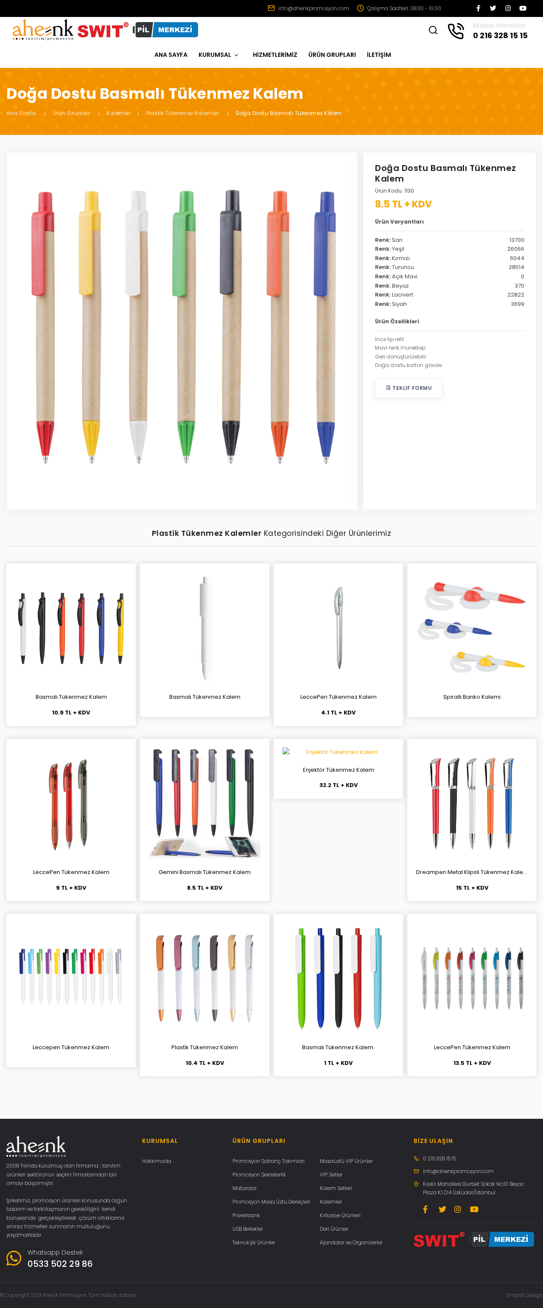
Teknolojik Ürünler (253, 1242)
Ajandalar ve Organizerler (351, 1242)
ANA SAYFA (171, 54)
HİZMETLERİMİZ (275, 54)
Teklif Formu (411, 388)
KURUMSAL (215, 54)
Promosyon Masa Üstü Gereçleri (271, 1201)
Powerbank (246, 1215)
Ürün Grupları (71, 113)
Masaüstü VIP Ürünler (346, 1161)
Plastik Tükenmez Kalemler (182, 113)
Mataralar (244, 1188)
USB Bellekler (247, 1228)
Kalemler (118, 113)
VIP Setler (331, 1174)
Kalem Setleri (336, 1188)
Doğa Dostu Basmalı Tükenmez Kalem (289, 113)
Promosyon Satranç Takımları (268, 1161)
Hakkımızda (156, 1161)
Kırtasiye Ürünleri (340, 1215)
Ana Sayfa (21, 113)
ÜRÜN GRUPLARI (332, 54)
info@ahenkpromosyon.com (313, 8)
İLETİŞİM (379, 54)
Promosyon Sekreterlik (259, 1174)
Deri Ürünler (334, 1228)
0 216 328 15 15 (439, 1158)
